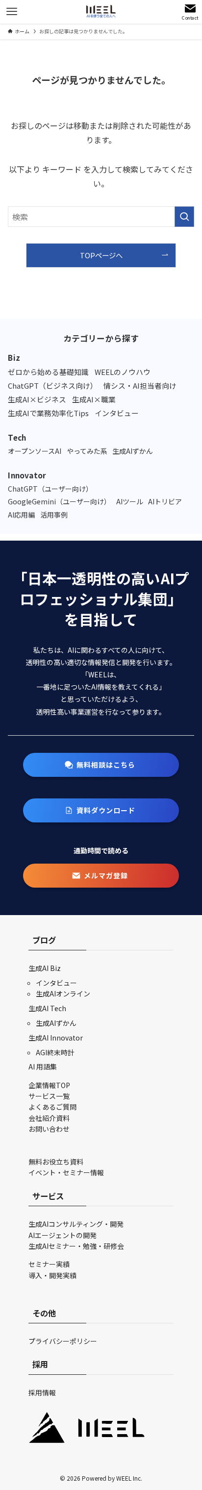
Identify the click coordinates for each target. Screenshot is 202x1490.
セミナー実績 (49, 1264)
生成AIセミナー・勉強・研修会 (76, 1246)
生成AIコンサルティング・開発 (76, 1224)
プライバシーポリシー (62, 1341)
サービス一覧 (49, 1096)
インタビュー (56, 983)
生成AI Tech (47, 1008)
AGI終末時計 (55, 1052)
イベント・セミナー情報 (66, 1172)
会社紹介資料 (49, 1118)
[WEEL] (101, 12)
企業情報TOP (49, 1085)
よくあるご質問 (52, 1107)
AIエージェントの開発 (62, 1235)
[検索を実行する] (184, 216)
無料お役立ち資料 (55, 1162)
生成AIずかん (56, 1023)
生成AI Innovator (55, 1038)
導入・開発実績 (52, 1275)
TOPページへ (101, 255)
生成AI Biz (44, 968)
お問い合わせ (49, 1129)
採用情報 (42, 1392)
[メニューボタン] (12, 12)
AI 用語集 (42, 1066)
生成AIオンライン (63, 993)
